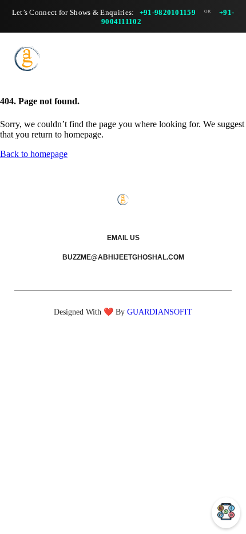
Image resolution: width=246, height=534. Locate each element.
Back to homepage (34, 154)
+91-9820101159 (168, 12)
